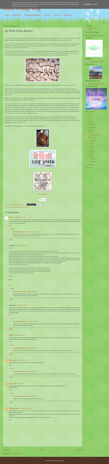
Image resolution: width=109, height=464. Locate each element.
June (90, 148)
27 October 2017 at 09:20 (32, 321)
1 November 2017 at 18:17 (17, 383)
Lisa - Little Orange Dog (19, 232)
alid (10, 383)
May (90, 151)
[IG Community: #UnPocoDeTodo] (95, 84)
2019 (88, 117)
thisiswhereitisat (13, 360)
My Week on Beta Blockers (94, 134)
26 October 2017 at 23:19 (21, 245)
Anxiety (10, 207)
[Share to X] (40, 204)
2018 (88, 120)
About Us (57, 15)
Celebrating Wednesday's (32, 15)
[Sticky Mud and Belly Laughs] (95, 61)
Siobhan (11, 335)
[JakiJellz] (42, 200)
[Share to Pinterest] (43, 204)
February (91, 159)
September (91, 140)
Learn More (88, 4)
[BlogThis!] (39, 204)
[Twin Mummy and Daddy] (96, 109)
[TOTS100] (89, 29)
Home (7, 15)
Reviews (48, 15)
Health (20, 207)
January (91, 161)
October (91, 130)
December (91, 124)
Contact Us (68, 15)
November (91, 127)
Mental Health (25, 207)
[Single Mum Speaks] (95, 78)
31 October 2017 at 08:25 (20, 335)
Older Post (78, 450)
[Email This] (37, 204)
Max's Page (17, 15)
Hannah (11, 217)
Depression (15, 207)
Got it (95, 4)
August (91, 143)
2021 (88, 114)
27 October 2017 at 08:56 (21, 305)
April (90, 153)
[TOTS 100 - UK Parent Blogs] (93, 28)
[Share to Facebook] (42, 204)
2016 (88, 165)
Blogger (62, 460)
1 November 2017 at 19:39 (32, 396)
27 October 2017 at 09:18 (32, 291)
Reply (10, 225)
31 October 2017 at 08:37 (32, 348)
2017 (88, 122)
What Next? (91, 132)
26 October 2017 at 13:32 (20, 217)
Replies (12, 229)
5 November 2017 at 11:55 (26, 408)
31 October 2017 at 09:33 (24, 360)
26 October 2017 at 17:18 (32, 232)
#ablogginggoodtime (43, 194)
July (90, 146)
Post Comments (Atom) (15, 453)
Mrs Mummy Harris (14, 408)
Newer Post (7, 450)
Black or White (92, 137)
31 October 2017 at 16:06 (32, 371)
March (90, 156)
